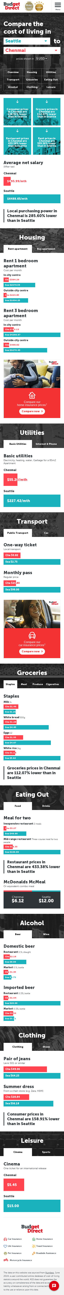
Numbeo (49, 1272)
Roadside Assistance (46, 1253)
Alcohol (13, 87)
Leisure (51, 87)
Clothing (32, 87)
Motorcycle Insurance (20, 1260)
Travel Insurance (44, 1246)
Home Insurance (44, 1239)
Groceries (32, 79)
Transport (13, 79)
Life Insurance (14, 1246)
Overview (13, 72)
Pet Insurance (14, 1253)
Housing (32, 72)
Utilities (51, 72)
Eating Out (51, 79)
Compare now (31, 411)
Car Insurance (14, 1239)
